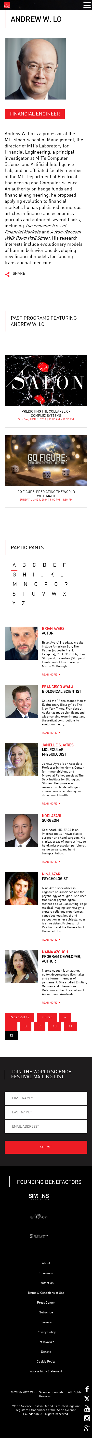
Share (19, 274)
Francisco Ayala (61, 689)
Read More (49, 675)
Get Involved (46, 1342)
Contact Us (46, 1283)
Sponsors (46, 1273)
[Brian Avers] (21, 643)
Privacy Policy (46, 1332)
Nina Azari (55, 877)
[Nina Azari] (21, 888)
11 (70, 1026)
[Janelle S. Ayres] (21, 759)
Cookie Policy (46, 1361)
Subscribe (46, 1312)
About (46, 1263)
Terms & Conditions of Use (46, 1292)
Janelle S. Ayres (58, 750)
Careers (46, 1322)
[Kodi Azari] (21, 830)
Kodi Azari (51, 818)
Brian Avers (53, 631)
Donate (46, 1351)
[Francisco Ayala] (21, 701)
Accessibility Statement (46, 1371)
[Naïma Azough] (21, 966)
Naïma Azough (61, 956)
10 (54, 1026)
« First (47, 1017)
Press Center (46, 1302)
